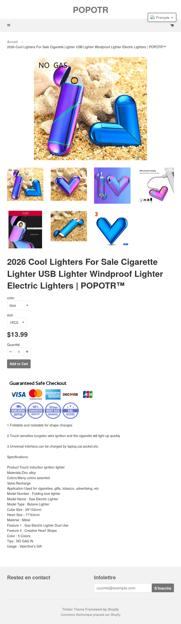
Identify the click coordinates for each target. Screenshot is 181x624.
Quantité (13, 344)
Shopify (113, 609)
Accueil (12, 41)
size (10, 315)
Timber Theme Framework (82, 609)
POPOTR (90, 9)
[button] (162, 17)
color (10, 297)
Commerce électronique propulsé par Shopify (90, 614)
